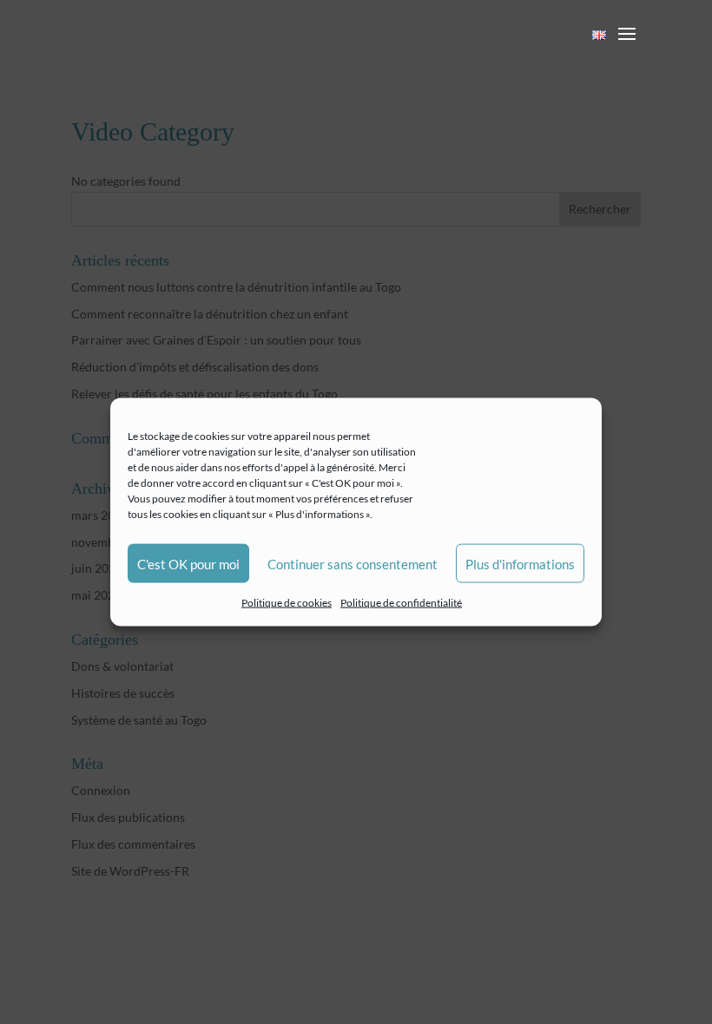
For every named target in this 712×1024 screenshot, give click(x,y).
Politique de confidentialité (401, 602)
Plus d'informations (520, 563)
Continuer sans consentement (352, 563)
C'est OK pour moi (188, 563)
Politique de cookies (286, 602)
